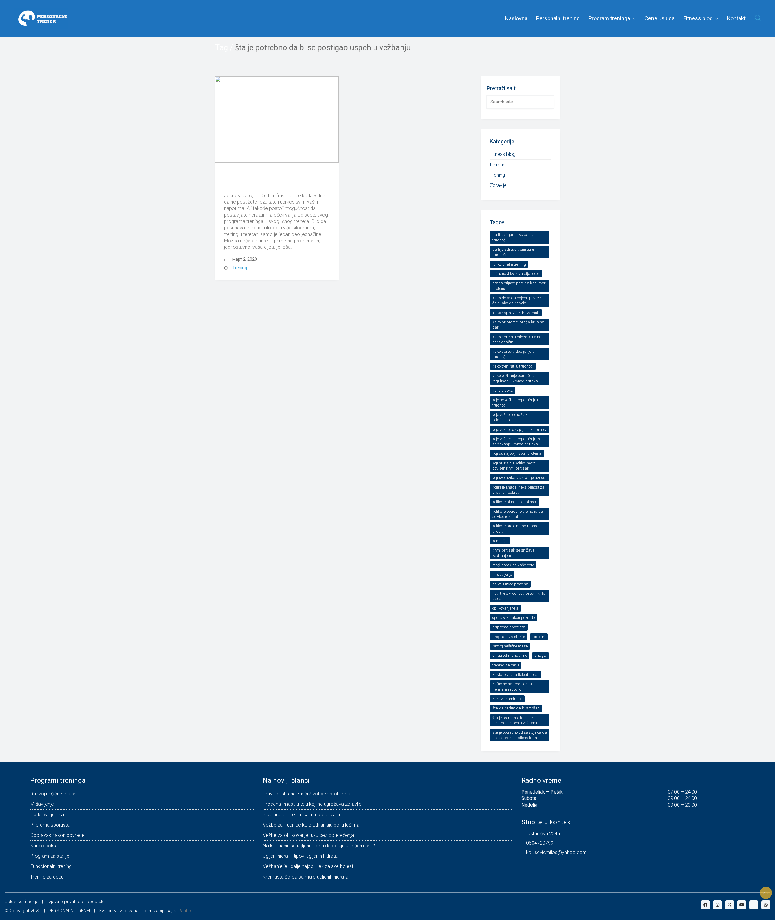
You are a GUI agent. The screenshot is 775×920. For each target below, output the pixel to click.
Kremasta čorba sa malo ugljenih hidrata (305, 877)
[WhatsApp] (765, 904)
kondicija (500, 541)
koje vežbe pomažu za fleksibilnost (511, 417)
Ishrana (498, 165)
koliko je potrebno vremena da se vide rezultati (517, 514)
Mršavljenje (502, 574)
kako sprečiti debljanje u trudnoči (513, 354)
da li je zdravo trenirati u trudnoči (513, 252)
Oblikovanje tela (505, 608)
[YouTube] (741, 904)
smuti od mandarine (509, 655)
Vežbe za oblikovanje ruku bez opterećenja (308, 835)
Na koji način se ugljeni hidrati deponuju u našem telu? (319, 846)
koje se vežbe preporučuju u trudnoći (515, 402)
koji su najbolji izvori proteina (517, 453)
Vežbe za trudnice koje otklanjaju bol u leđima (311, 825)
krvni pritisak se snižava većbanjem (513, 553)
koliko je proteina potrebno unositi (514, 528)
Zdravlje (498, 185)
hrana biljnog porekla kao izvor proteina (519, 285)
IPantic (184, 910)
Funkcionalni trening (509, 264)
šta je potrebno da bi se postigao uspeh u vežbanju (515, 720)
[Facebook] (705, 904)
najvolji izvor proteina (510, 584)
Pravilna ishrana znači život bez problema (306, 794)
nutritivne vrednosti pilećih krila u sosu (519, 596)
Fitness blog (503, 154)
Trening (239, 267)
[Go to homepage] (41, 18)
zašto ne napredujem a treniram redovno (512, 686)
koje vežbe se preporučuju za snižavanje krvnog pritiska (517, 441)
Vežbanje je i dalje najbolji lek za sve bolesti (308, 866)
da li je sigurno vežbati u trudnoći (513, 237)
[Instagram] (717, 904)
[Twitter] (729, 904)
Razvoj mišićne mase (510, 646)
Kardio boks (502, 390)
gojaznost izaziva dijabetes (516, 273)
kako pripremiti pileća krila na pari (518, 324)
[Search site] (758, 19)
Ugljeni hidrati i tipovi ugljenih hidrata (300, 856)
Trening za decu (505, 665)
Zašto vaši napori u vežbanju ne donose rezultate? (276, 180)
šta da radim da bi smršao (515, 708)
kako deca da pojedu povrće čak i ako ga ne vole (516, 300)
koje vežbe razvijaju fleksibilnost (519, 429)
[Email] (753, 904)
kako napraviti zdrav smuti (515, 312)
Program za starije (508, 636)
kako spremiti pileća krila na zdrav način (517, 339)
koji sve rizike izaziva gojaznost (519, 477)
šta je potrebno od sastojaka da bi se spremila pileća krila (519, 735)
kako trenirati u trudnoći (512, 366)
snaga (540, 655)
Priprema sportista (508, 627)
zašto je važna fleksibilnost (515, 674)
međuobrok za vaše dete (513, 565)
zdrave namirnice (507, 698)
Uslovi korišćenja (21, 901)
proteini (539, 636)
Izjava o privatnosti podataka (77, 901)
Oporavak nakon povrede (513, 617)
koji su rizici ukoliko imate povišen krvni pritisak (514, 465)
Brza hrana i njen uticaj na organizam (301, 814)
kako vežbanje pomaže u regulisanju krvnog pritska (515, 378)
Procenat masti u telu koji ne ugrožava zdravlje (312, 804)
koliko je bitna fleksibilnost (514, 501)
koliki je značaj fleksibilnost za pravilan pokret (518, 490)
